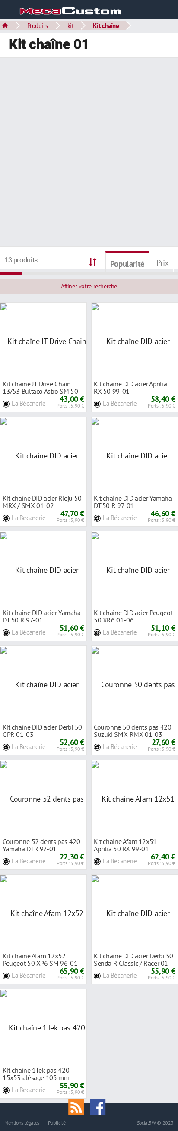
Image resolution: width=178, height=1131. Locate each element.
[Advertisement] (89, 153)
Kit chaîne (106, 25)
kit (70, 25)
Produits (37, 25)
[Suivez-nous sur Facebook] (100, 1106)
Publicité (57, 1122)
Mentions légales (21, 1122)
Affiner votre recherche (89, 286)
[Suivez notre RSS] (79, 1106)
